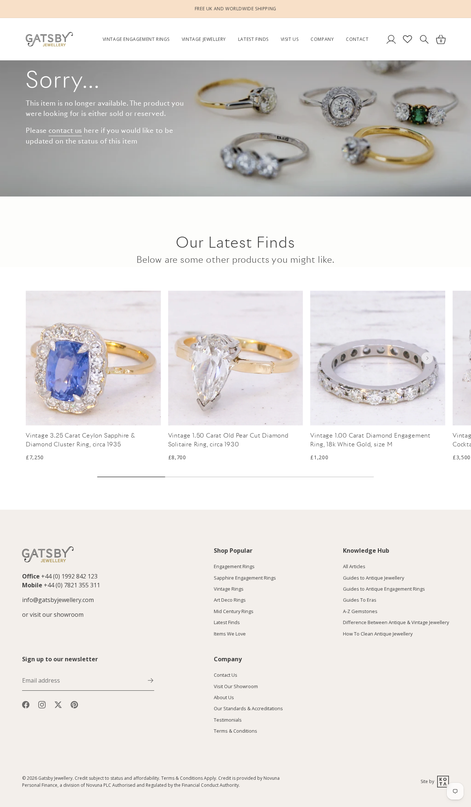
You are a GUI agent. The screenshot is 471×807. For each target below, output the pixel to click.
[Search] (424, 39)
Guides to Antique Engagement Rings (384, 588)
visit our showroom (57, 614)
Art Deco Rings (230, 600)
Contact (357, 39)
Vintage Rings (229, 588)
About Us (224, 697)
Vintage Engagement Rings (136, 39)
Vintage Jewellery (204, 39)
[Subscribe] (150, 680)
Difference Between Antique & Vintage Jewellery (396, 622)
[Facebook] (25, 704)
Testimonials (228, 719)
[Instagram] (42, 704)
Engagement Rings (234, 566)
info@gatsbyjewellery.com (58, 600)
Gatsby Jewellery (55, 778)
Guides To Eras (359, 600)
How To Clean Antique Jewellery (377, 633)
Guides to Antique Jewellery (373, 577)
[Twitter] (58, 704)
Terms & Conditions (235, 731)
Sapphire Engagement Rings (245, 577)
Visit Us (290, 39)
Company (322, 39)
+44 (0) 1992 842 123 (69, 576)
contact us (65, 130)
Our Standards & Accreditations (248, 708)
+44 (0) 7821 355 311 (72, 585)
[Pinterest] (74, 704)
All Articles (354, 566)
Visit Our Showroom (236, 686)
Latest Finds (253, 39)
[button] (427, 358)
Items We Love (230, 633)
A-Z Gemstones (360, 611)
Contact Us (225, 675)
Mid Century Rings (234, 611)
